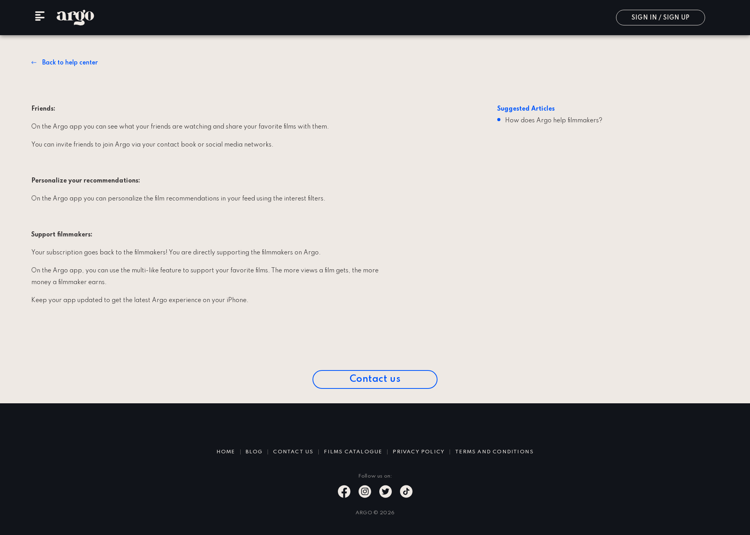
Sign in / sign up (660, 18)
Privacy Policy (419, 451)
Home (225, 451)
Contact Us (293, 451)
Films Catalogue (353, 451)
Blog (254, 451)
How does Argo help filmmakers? (553, 121)
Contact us (375, 379)
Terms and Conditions (494, 451)
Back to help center (70, 63)
